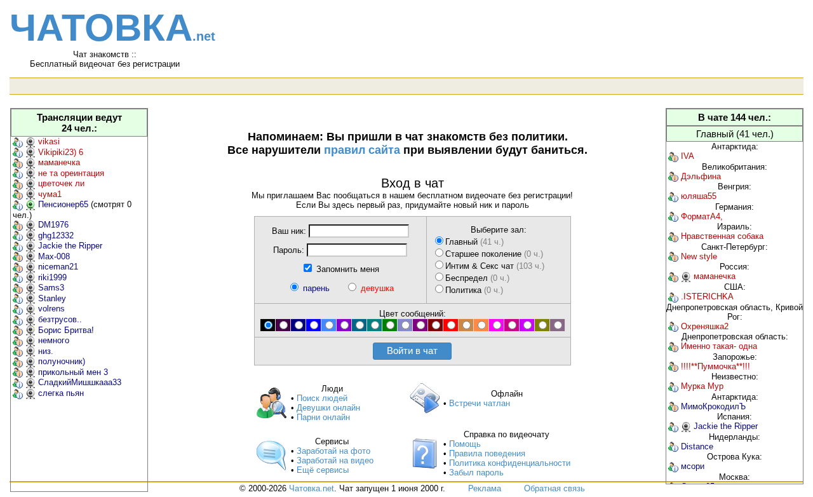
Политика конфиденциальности (509, 463)
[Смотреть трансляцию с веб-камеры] (30, 141)
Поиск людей (322, 398)
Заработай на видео (335, 460)
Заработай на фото (333, 451)
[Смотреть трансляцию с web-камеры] (686, 276)
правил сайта (362, 150)
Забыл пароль (476, 472)
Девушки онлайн (328, 407)
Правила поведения (487, 453)
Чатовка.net (311, 488)
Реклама (484, 488)
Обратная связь (554, 488)
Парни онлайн (323, 417)
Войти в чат (412, 350)
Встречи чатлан (479, 403)
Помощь (465, 444)
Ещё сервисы (323, 470)
